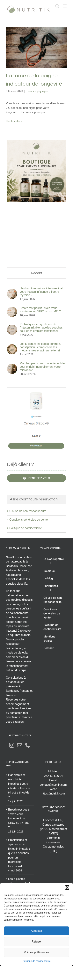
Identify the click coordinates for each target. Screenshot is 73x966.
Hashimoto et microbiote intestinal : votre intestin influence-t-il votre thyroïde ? (42, 292)
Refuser (37, 941)
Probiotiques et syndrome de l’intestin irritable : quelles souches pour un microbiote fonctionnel (41, 327)
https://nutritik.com (53, 793)
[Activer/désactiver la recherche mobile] (57, 6)
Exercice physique (36, 58)
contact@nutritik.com (53, 784)
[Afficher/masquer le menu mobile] (65, 6)
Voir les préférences (36, 952)
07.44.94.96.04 (53, 775)
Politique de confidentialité (37, 961)
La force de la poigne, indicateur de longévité (36, 38)
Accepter (36, 930)
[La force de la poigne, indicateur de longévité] (36, 47)
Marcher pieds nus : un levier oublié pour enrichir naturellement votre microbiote (42, 367)
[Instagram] (11, 745)
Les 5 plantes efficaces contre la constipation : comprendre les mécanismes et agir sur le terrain (40, 347)
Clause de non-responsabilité (27, 511)
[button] (67, 887)
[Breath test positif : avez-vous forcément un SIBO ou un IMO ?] (12, 309)
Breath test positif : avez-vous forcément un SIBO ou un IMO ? (40, 309)
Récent (36, 273)
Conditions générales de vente (28, 519)
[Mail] (19, 745)
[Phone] (27, 745)
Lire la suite (13, 121)
